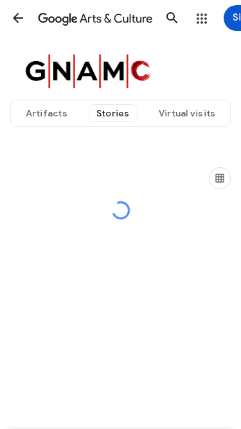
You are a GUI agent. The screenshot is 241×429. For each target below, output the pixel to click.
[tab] (46, 113)
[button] (18, 18)
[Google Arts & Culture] (95, 18)
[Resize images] (220, 178)
